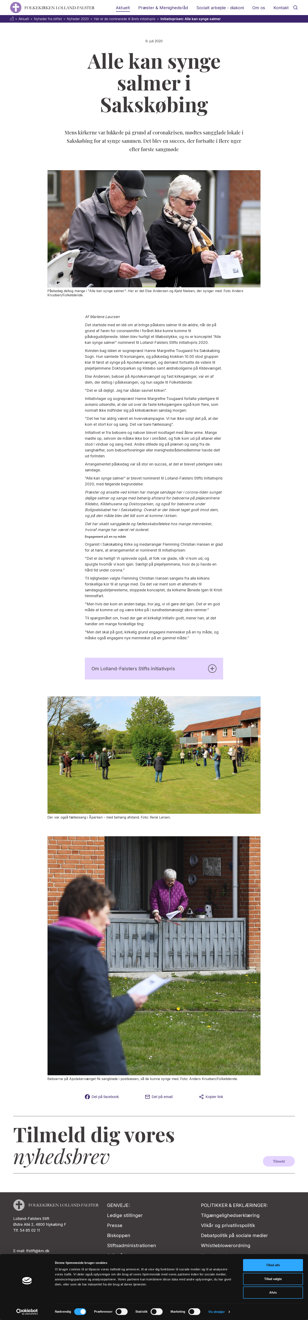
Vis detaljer (216, 1312)
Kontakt (281, 7)
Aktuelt (123, 7)
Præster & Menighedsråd (163, 7)
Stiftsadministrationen (131, 1245)
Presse (114, 1225)
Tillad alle (273, 1265)
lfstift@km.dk (37, 1251)
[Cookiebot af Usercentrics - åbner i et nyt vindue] (27, 1312)
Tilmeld (279, 1161)
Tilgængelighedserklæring (230, 1215)
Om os (258, 7)
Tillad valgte (273, 1279)
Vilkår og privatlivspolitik (228, 1225)
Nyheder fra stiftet (48, 19)
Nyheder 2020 (78, 19)
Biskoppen (118, 1235)
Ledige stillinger (125, 1215)
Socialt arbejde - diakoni (220, 7)
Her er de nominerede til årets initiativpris (124, 19)
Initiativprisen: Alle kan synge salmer (190, 19)
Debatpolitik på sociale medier (234, 1235)
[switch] (122, 1311)
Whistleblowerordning (225, 1245)
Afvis (273, 1292)
